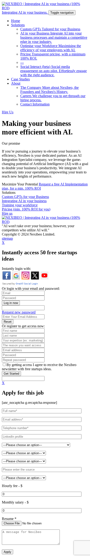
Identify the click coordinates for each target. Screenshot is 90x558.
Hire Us (7, 112)
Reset (8, 321)
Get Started (11, 373)
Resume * (9, 519)
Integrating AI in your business (24, 201)
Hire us (7, 213)
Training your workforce (20, 205)
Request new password (19, 312)
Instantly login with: (16, 269)
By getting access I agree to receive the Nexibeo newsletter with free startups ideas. (39, 367)
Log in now (11, 303)
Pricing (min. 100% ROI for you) (26, 209)
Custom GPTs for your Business (25, 197)
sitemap (7, 238)
